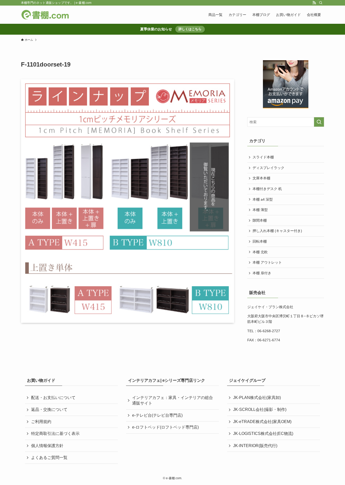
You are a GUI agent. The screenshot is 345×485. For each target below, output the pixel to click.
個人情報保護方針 (47, 446)
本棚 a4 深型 (263, 199)
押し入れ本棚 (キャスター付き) (277, 231)
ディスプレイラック (268, 168)
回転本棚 (260, 241)
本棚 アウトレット (267, 262)
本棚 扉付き (262, 273)
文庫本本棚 (261, 178)
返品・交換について (49, 409)
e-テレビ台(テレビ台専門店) (157, 415)
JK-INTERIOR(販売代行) (255, 446)
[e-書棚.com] (45, 15)
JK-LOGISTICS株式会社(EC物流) (263, 433)
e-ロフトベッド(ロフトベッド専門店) (165, 427)
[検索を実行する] (319, 122)
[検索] (320, 3)
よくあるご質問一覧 (49, 457)
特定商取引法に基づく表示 (55, 433)
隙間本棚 (260, 220)
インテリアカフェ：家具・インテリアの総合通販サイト (172, 400)
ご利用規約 (41, 421)
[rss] (314, 3)
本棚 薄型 (260, 210)
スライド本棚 (263, 157)
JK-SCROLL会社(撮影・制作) (259, 409)
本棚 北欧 (260, 252)
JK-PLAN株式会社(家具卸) (257, 397)
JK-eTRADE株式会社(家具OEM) (262, 421)
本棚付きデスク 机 (267, 189)
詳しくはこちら (190, 29)
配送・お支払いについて (53, 397)
